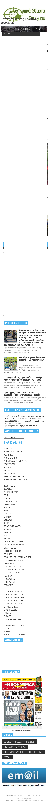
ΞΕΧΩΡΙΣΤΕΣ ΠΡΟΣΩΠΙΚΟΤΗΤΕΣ (17, 557)
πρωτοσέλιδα (18, 730)
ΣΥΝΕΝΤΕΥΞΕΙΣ (10, 610)
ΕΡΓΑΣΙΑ (7, 517)
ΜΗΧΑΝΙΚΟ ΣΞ (10, 548)
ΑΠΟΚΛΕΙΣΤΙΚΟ (10, 458)
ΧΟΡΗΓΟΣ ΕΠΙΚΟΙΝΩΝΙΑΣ (14, 635)
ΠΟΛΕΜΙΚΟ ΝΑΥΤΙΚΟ (12, 573)
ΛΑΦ (5, 536)
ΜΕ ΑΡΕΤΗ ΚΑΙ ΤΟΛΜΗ (13, 542)
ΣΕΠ (5, 588)
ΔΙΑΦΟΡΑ (8, 489)
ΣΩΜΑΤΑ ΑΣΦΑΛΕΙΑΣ (12, 619)
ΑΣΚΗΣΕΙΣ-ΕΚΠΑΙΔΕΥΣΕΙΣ (15, 477)
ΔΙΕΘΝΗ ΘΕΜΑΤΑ (11, 492)
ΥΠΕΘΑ (7, 632)
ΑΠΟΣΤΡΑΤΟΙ (9, 464)
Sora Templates (19, 801)
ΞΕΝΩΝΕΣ (8, 554)
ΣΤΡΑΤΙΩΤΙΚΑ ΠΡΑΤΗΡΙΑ (14, 598)
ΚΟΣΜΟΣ (7, 529)
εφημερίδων (28, 730)
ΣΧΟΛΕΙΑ (7, 613)
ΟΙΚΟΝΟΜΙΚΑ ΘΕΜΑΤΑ (13, 560)
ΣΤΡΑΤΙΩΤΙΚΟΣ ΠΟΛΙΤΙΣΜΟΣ (15, 604)
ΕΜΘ (6, 511)
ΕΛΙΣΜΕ (7, 508)
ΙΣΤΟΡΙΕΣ (8, 523)
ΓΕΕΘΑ (7, 483)
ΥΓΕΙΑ (6, 629)
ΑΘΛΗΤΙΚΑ (8, 455)
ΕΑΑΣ (6, 495)
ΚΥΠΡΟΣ (7, 532)
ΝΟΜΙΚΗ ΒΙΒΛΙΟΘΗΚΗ (13, 551)
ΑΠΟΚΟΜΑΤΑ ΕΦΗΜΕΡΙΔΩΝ (15, 461)
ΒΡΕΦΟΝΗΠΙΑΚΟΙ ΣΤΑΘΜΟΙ (15, 480)
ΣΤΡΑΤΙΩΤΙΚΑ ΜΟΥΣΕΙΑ (13, 594)
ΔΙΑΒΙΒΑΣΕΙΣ (9, 486)
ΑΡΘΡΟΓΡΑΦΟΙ (10, 474)
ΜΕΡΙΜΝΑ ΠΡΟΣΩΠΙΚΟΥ (14, 545)
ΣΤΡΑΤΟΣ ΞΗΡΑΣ (11, 607)
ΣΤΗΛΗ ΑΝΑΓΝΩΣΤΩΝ (13, 591)
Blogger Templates (24, 799)
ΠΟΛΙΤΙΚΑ (8, 576)
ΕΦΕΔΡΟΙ (8, 520)
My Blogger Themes (36, 801)
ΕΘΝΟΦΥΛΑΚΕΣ (10, 501)
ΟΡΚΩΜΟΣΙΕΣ (9, 563)
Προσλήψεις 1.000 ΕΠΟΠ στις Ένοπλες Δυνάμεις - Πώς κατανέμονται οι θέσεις (22, 393)
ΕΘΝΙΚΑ (7, 498)
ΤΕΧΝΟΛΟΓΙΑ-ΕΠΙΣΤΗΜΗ (14, 625)
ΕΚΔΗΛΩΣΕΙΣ (9, 505)
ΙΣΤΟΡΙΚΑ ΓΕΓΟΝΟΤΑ (12, 526)
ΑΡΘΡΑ (7, 470)
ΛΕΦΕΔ (7, 539)
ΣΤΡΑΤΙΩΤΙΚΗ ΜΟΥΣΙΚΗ (13, 601)
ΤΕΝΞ (6, 622)
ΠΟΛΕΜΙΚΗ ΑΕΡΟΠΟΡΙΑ (14, 570)
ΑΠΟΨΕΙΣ (8, 467)
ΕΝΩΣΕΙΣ (7, 514)
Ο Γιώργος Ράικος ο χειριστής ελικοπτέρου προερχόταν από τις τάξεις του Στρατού (23, 378)
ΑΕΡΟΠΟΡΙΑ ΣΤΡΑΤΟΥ (13, 452)
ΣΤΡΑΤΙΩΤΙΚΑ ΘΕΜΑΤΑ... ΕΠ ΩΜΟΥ (30, 796)
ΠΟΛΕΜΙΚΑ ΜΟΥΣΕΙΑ (12, 567)
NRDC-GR (8, 449)
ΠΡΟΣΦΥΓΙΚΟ (9, 582)
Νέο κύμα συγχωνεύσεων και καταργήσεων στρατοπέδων (32, 358)
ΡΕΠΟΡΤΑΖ (8, 585)
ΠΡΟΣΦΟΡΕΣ (9, 579)
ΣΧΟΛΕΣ (7, 616)
